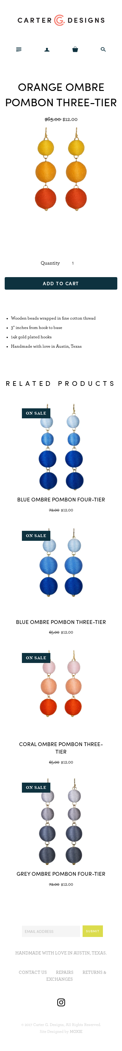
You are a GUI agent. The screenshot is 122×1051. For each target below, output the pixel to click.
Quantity (50, 263)
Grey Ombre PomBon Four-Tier (61, 873)
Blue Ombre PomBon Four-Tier (61, 499)
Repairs (65, 972)
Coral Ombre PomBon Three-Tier (61, 747)
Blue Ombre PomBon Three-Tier (61, 621)
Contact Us (33, 972)
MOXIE (76, 1032)
